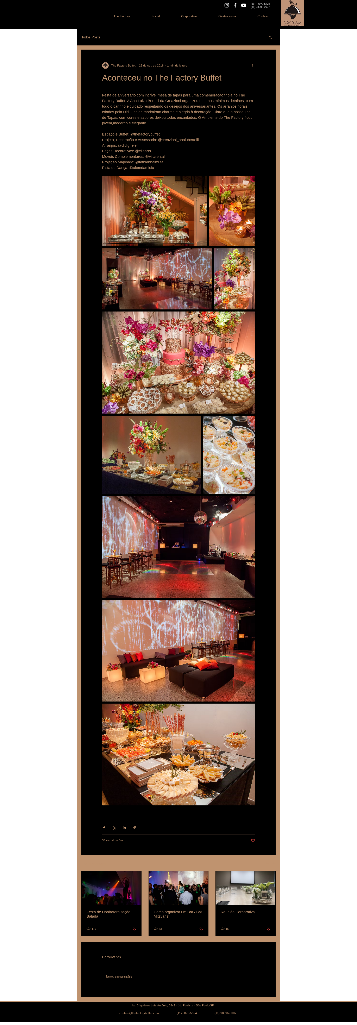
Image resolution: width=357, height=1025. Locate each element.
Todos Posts (90, 37)
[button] (155, 16)
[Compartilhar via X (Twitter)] (114, 828)
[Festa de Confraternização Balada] (111, 888)
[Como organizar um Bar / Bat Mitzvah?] (178, 888)
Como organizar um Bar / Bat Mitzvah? (178, 914)
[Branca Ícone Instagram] (227, 5)
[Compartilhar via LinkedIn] (124, 828)
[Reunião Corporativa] (245, 888)
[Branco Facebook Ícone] (235, 5)
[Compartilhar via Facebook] (104, 828)
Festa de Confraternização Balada (108, 914)
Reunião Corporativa (238, 912)
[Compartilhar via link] (134, 828)
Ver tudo (270, 863)
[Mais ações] (252, 65)
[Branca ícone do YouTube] (244, 5)
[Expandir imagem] (154, 211)
